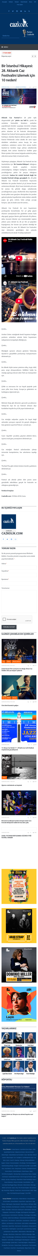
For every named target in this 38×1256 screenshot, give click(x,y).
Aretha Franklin (6, 1201)
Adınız (4, 564)
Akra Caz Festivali (30, 1152)
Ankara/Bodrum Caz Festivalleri (16, 1155)
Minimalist (20, 1185)
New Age (33, 1185)
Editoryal (22, 1160)
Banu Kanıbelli (16, 1204)
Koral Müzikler (27, 1182)
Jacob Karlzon (26, 1220)
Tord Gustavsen (32, 1245)
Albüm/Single (5, 1155)
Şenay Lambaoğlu (6, 1242)
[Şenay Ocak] (7, 1037)
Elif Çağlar (18, 1212)
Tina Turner (11, 1245)
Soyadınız (5, 571)
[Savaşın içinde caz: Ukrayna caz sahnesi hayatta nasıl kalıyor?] (19, 1095)
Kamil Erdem (5, 1226)
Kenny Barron (25, 1226)
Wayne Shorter (28, 1248)
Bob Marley (8, 1207)
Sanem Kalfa (10, 1239)
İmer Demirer (12, 1220)
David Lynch (21, 1209)
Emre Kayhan (32, 1212)
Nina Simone (12, 1234)
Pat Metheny (18, 1237)
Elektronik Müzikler (29, 1160)
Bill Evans (31, 1204)
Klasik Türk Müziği (27, 1179)
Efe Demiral (12, 1212)
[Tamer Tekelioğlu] (30, 1066)
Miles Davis (29, 1231)
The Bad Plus (4, 1245)
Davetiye (17, 1160)
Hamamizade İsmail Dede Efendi (27, 1218)
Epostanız (5, 579)
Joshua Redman (32, 1223)
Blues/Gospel (10, 1157)
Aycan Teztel (22, 1201)
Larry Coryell (20, 1229)
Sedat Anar (33, 1239)
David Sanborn (28, 1209)
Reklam (11, 2)
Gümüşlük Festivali (31, 1168)
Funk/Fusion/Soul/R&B (24, 1165)
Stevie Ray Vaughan (22, 1242)
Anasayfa (4, 2)
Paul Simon (24, 1237)
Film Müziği (22, 1163)
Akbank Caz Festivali (21, 87)
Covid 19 (12, 1160)
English (3, 1163)
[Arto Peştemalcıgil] (18, 1066)
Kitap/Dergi (13, 1179)
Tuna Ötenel (7, 1248)
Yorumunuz (5, 588)
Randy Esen (4, 1239)
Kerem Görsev (5, 1229)
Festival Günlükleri (14, 1163)
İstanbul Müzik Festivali (14, 1176)
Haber (31, 1171)
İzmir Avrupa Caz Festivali (26, 1176)
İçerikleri (9, 531)
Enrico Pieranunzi (6, 1215)
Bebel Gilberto (24, 1204)
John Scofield (25, 1223)
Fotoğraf (16, 1165)
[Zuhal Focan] (7, 1052)
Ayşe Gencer (29, 1201)
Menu (5, 47)
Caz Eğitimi (19, 1157)
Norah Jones (18, 1234)
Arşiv (26, 1155)
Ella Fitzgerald (24, 1212)
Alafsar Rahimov (23, 1198)
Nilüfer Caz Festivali (6, 1187)
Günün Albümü (8, 1171)
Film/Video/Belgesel (31, 1163)
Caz (15, 1157)
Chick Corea (14, 1209)
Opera (13, 1187)
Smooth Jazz (18, 1190)
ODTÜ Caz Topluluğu (27, 1234)
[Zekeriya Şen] (18, 1037)
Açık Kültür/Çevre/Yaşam (26, 1149)
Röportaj (12, 1190)
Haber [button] (8, 661)
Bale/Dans (30, 1155)
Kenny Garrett (32, 1226)
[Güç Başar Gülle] (30, 1052)
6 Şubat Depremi (15, 1149)
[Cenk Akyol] (30, 1037)
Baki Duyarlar (9, 1204)
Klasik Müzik (24, 2)
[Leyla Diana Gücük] (7, 1066)
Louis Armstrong (28, 1229)
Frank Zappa (27, 1215)
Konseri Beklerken (8, 1182)
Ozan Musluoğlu (10, 1237)
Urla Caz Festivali (26, 1190)
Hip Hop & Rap (17, 1174)
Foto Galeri (20, 4)
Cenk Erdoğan (29, 1207)
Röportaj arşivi (6, 56)
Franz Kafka (33, 1215)
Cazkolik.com (5, 87)
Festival (7, 1163)
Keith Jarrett (18, 1226)
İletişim (17, 2)
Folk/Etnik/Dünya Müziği (7, 1165)
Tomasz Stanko (18, 1245)
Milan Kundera (22, 1231)
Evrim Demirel (14, 1215)
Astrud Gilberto (14, 1201)
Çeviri (7, 1160)
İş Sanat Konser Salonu (26, 1174)
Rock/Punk (6, 1190)
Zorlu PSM (28, 1193)
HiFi (35, 2)
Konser (34, 1179)
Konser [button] (14, 697)
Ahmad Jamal (15, 1198)
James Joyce (33, 1220)
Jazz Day (8, 1179)
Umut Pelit (13, 1248)
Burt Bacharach (15, 1207)
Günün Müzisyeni (17, 1171)
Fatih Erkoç (20, 1215)
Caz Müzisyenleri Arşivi (28, 1157)
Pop (17, 1187)
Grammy (24, 1168)
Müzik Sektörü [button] (16, 661)
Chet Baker (8, 1209)
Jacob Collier (19, 1220)
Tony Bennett (25, 1245)
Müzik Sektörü (27, 1185)
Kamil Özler (11, 1226)
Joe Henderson (10, 1223)
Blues (30, 2)
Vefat (32, 1190)
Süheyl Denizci (31, 1242)
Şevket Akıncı (14, 1242)
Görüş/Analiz (18, 1168)
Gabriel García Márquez (13, 1218)
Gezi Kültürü (8, 1168)
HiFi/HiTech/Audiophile (7, 1174)
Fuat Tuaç (5, 1218)
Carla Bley (22, 1207)
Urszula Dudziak (20, 1248)
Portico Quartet (31, 1237)
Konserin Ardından (18, 1182)
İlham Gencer (5, 1220)
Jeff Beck (4, 1223)
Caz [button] (4, 661)
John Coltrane (18, 1223)
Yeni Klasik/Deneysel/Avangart (17, 1193)
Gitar (13, 1168)
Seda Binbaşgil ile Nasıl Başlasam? (22, 1239)
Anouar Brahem (31, 1198)
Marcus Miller (15, 1231)
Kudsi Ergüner (13, 1229)
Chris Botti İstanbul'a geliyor (10, 705)
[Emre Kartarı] (18, 1052)
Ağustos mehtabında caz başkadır (12, 785)
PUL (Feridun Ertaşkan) (24, 1187)
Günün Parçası (25, 1171)
